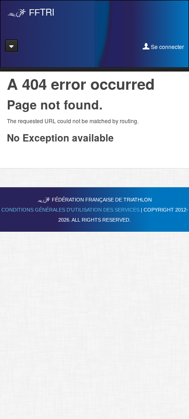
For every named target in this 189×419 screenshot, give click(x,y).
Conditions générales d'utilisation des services (71, 209)
